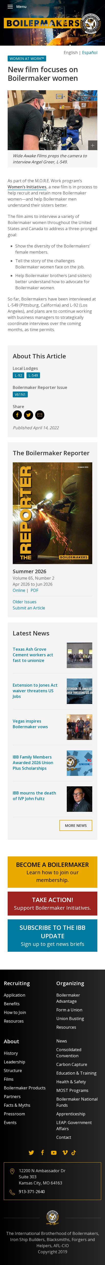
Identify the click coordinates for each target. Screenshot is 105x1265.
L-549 (33, 375)
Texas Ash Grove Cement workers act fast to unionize (33, 654)
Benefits (12, 1004)
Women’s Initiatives (27, 187)
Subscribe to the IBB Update (52, 931)
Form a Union (69, 1010)
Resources (14, 1021)
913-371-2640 (32, 1191)
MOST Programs (72, 1090)
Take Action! (52, 899)
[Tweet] (28, 415)
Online (19, 590)
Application (14, 995)
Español (89, 52)
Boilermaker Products (25, 1088)
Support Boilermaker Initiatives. (52, 907)
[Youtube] (54, 1152)
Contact (63, 1137)
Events (10, 1122)
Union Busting (70, 1018)
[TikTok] (73, 1152)
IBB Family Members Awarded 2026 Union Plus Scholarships (33, 762)
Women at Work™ (27, 58)
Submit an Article (29, 608)
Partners (12, 1096)
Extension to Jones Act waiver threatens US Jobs (35, 690)
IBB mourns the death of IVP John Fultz (34, 795)
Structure (13, 1070)
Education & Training (76, 1073)
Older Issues (24, 602)
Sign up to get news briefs (52, 944)
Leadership (14, 1062)
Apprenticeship (70, 1114)
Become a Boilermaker (52, 864)
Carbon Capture (71, 1064)
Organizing (70, 983)
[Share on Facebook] (17, 415)
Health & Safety (71, 1082)
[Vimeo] (65, 1152)
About (11, 1041)
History (11, 1053)
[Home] (54, 25)
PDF (34, 590)
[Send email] (39, 415)
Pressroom (14, 1114)
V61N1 (20, 394)
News (61, 1041)
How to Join (15, 1012)
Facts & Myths (17, 1105)
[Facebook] (42, 1152)
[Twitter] (31, 1152)
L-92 (18, 375)
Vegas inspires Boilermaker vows (30, 723)
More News (76, 825)
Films (9, 1079)
